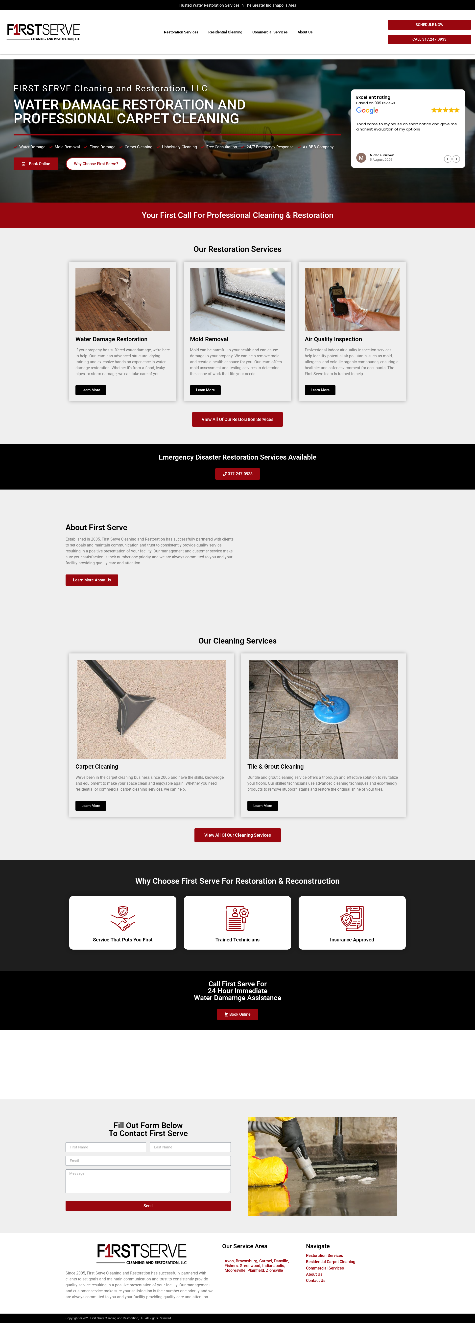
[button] (456, 159)
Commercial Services (270, 32)
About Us (305, 32)
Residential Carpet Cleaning (330, 1261)
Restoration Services (181, 32)
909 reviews (385, 103)
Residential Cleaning (225, 32)
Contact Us (315, 1280)
